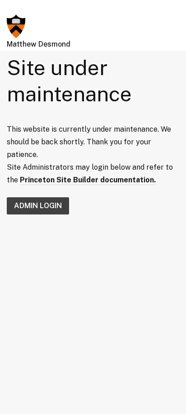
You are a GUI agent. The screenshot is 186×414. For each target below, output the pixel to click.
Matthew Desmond (38, 44)
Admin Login (38, 205)
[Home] (16, 25)
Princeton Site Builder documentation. (88, 180)
